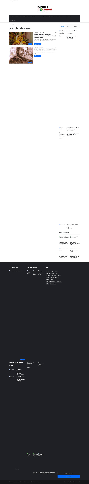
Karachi (56, 277)
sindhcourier (59, 281)
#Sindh (57, 273)
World (74, 481)
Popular (62, 26)
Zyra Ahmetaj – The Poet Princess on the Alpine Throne (16, 364)
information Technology (48, 16)
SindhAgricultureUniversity (50, 281)
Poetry (52, 279)
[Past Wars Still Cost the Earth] (41, 272)
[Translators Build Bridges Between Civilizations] (41, 455)
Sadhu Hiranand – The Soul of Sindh (45, 49)
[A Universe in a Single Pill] (35, 272)
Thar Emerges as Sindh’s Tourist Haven (72, 31)
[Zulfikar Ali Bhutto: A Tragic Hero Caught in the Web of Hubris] (12, 421)
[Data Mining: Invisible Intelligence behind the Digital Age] (75, 251)
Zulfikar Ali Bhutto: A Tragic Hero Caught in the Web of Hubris (21, 378)
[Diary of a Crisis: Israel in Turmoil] (29, 407)
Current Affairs (17, 16)
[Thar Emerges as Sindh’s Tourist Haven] (62, 32)
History (52, 277)
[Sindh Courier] (44, 9)
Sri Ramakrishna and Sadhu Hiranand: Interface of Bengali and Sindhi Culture (45, 35)
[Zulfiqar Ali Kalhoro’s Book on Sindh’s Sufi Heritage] (12, 371)
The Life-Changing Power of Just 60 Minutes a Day (73, 133)
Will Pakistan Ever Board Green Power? (63, 243)
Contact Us (12, 20)
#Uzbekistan (48, 275)
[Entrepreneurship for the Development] (41, 364)
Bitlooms (41, 481)
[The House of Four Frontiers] (29, 315)
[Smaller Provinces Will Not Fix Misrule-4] (29, 455)
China (59, 275)
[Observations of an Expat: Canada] (35, 407)
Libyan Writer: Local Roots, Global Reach (72, 37)
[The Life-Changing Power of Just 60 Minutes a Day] (62, 177)
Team (71, 481)
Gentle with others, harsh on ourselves (63, 255)
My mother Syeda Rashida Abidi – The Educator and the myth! (73, 226)
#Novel (53, 273)
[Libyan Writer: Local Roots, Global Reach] (62, 81)
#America (47, 271)
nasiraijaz (36, 32)
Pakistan (47, 279)
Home (11, 16)
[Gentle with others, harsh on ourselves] (64, 251)
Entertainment (58, 16)
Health (38, 16)
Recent (68, 26)
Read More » (37, 44)
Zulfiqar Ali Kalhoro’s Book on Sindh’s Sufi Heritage (21, 371)
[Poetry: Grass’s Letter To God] (35, 455)
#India (52, 271)
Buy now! (78, 481)
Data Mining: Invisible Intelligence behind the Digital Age (75, 256)
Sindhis (47, 283)
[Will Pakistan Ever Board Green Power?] (64, 238)
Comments (76, 26)
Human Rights (26, 16)
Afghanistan (54, 275)
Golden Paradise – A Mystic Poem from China (73, 128)
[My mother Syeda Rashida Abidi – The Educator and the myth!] (62, 226)
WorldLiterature (52, 283)
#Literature (48, 273)
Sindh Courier (28, 481)
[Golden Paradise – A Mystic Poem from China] (62, 129)
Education (33, 16)
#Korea (56, 271)
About (68, 481)
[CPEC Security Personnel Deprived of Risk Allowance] (75, 238)
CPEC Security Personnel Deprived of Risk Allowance (75, 243)
